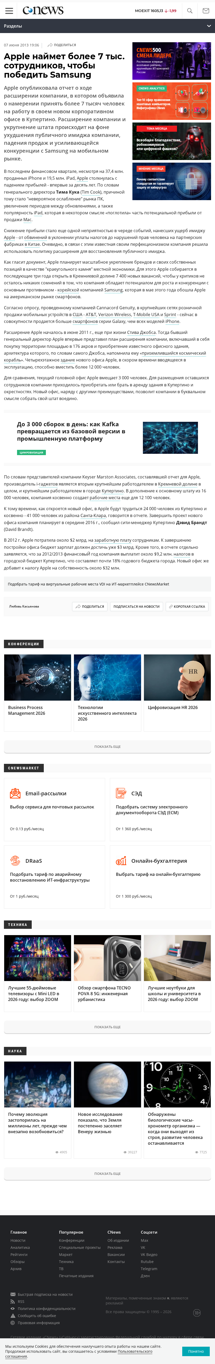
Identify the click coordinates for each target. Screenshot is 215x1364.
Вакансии (116, 1254)
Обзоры (17, 1261)
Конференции (71, 1240)
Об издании (118, 1240)
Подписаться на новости (137, 606)
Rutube (147, 1261)
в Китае (32, 244)
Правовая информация (39, 1322)
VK (143, 1247)
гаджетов (48, 484)
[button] (189, 11)
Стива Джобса (141, 332)
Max (144, 1240)
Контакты (116, 1261)
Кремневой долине (177, 484)
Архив (16, 1268)
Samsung (113, 290)
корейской (68, 290)
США (77, 314)
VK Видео (149, 1254)
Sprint (170, 314)
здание (68, 360)
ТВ (61, 1268)
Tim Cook (91, 192)
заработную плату (112, 540)
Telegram (149, 1268)
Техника (66, 1261)
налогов (182, 554)
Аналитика (20, 1247)
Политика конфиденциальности (47, 1308)
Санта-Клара (93, 515)
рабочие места (105, 497)
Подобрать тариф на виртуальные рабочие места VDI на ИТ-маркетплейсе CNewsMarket (88, 584)
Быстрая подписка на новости (45, 1294)
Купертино (113, 491)
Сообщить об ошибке (37, 1315)
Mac (27, 219)
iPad (38, 213)
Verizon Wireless (114, 314)
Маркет (66, 1254)
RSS (21, 1301)
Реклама (115, 1247)
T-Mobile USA (146, 314)
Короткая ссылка (189, 606)
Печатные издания (76, 1275)
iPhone (172, 321)
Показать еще (107, 746)
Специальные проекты (80, 1247)
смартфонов (85, 321)
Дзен (145, 1275)
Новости (17, 1240)
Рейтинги (19, 1254)
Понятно (196, 1351)
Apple (82, 178)
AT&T (91, 314)
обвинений (35, 237)
